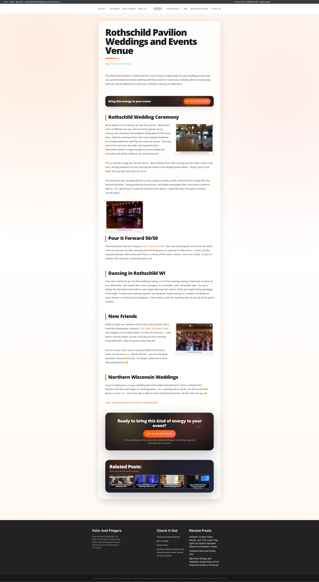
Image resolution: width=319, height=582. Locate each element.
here (126, 354)
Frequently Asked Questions (168, 537)
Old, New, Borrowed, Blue (154, 328)
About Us (142, 9)
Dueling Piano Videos (199, 9)
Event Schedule (128, 9)
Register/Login (265, 2)
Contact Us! (216, 9)
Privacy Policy (162, 545)
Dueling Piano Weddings (120, 64)
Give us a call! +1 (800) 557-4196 (246, 2)
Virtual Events (173, 9)
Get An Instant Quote (197, 101)
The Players (115, 9)
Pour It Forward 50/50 (153, 246)
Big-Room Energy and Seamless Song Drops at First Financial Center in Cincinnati (204, 561)
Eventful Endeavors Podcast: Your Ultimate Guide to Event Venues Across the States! (171, 552)
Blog (186, 9)
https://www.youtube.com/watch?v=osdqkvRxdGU (131, 402)
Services (101, 9)
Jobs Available (162, 541)
